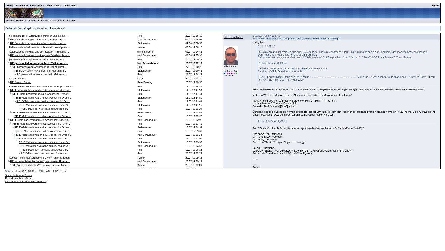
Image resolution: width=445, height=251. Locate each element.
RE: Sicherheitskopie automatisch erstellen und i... (38, 39)
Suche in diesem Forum (18, 175)
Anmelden (42, 28)
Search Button (17, 78)
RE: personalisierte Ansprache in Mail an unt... (40, 70)
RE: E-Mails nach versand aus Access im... (45, 108)
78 (22, 171)
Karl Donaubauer (233, 37)
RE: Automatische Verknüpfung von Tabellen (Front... (40, 55)
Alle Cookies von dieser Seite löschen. (25, 181)
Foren (435, 5)
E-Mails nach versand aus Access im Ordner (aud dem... (41, 86)
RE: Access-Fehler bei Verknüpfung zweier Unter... (40, 165)
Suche (10, 5)
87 (56, 171)
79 (26, 171)
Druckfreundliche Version (19, 178)
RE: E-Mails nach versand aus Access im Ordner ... (41, 93)
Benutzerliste (37, 5)
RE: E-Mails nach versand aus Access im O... (44, 105)
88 (60, 171)
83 (42, 171)
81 (33, 171)
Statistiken (22, 5)
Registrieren (57, 28)
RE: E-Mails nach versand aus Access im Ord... (43, 101)
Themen (31, 20)
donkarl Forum (14, 20)
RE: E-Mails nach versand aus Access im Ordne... (42, 97)
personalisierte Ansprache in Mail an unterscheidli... (37, 59)
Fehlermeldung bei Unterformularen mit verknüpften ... (39, 47)
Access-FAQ (54, 5)
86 (53, 171)
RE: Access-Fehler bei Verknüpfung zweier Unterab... (40, 161)
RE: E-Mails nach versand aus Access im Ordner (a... (40, 90)
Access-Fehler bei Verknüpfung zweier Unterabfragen (39, 157)
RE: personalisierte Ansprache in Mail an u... (41, 74)
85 (49, 171)
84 (46, 171)
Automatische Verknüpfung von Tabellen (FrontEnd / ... (39, 51)
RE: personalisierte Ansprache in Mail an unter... (39, 67)
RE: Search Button (20, 82)
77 (19, 171)
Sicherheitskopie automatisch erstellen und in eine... (38, 35)
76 (15, 171)
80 (29, 171)
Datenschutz (70, 5)
